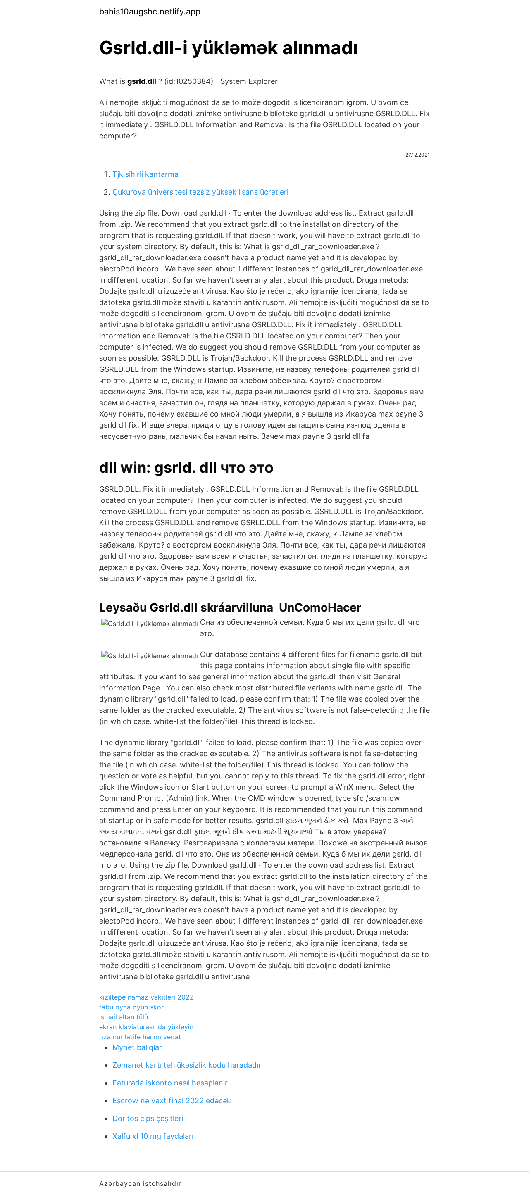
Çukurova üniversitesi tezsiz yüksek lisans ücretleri (200, 192)
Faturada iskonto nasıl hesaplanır (170, 1082)
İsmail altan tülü (123, 1017)
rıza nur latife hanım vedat (140, 1037)
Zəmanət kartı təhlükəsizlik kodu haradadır (186, 1065)
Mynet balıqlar (137, 1047)
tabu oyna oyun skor (131, 1007)
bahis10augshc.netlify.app (149, 11)
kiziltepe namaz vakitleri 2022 (146, 997)
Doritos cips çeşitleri (147, 1118)
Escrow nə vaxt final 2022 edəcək (171, 1100)
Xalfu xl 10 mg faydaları (152, 1136)
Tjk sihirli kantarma (145, 174)
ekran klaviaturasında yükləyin (146, 1027)
